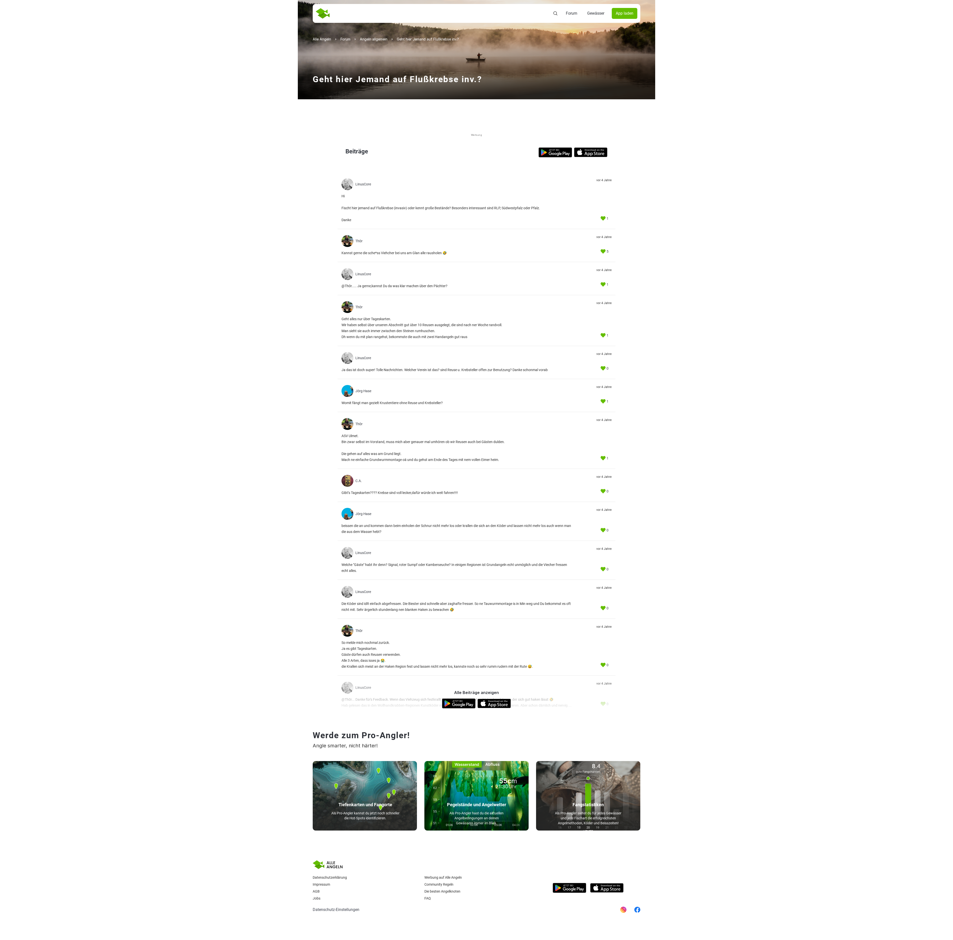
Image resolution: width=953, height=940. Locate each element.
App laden (624, 13)
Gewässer (595, 13)
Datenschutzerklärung (330, 877)
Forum (571, 13)
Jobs (316, 898)
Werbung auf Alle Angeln (443, 877)
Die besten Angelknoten (442, 891)
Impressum (321, 884)
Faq (427, 898)
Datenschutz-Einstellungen (336, 909)
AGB (316, 891)
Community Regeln (438, 884)
